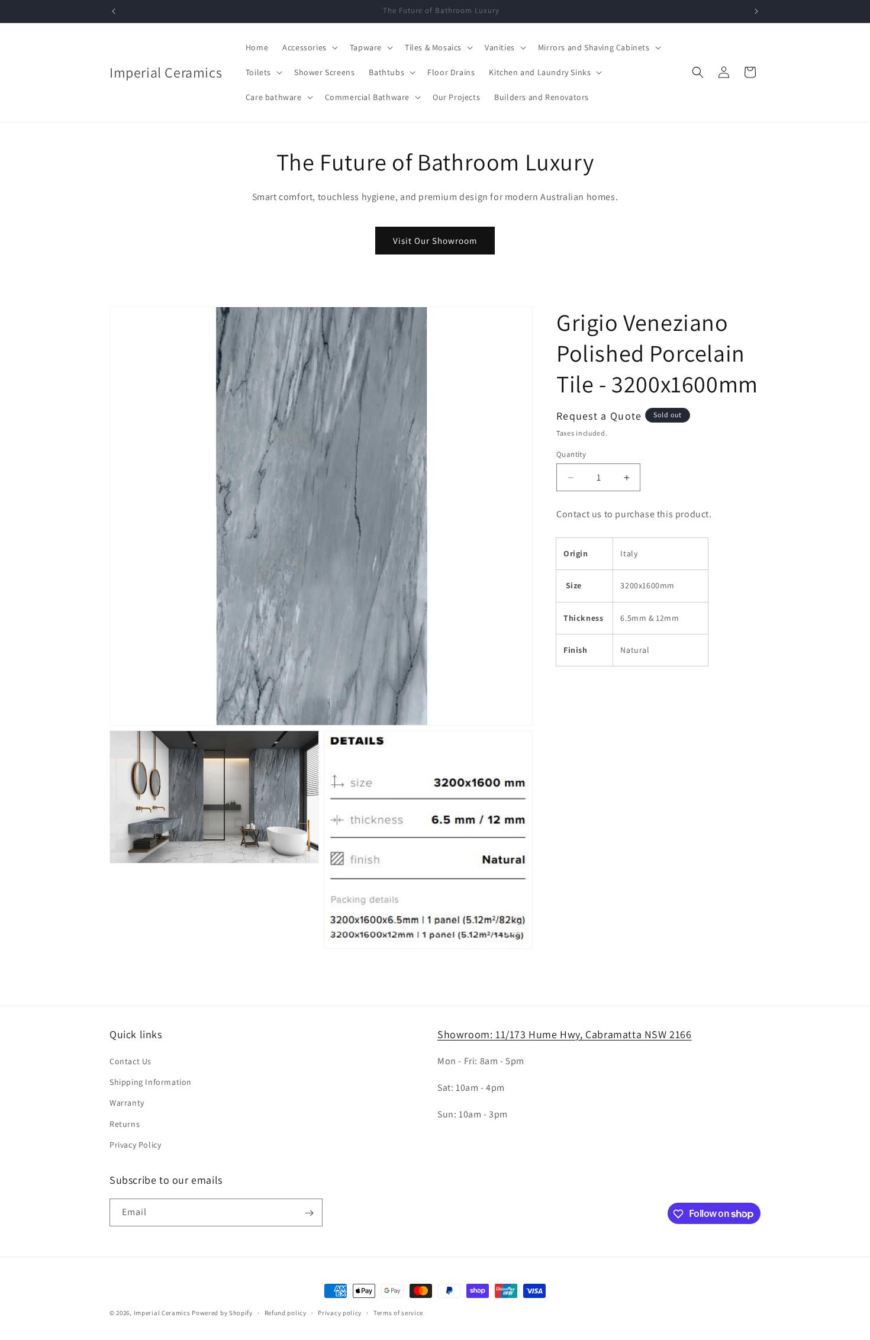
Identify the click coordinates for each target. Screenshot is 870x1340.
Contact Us (130, 1061)
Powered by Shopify (222, 1313)
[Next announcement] (756, 11)
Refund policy (286, 1312)
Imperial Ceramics (162, 1313)
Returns (124, 1124)
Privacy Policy (135, 1144)
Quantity (571, 454)
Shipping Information (150, 1082)
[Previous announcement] (114, 11)
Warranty (126, 1103)
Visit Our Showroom (435, 240)
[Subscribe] (309, 1213)
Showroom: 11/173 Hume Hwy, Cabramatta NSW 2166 (564, 1034)
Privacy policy (340, 1312)
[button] (309, 47)
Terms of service (398, 1312)
